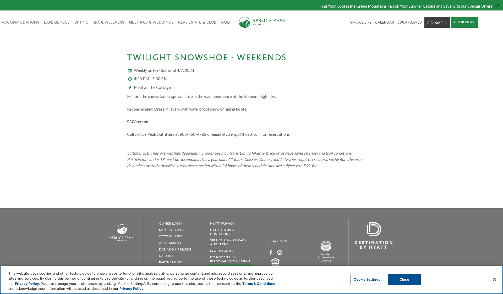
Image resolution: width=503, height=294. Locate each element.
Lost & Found (222, 251)
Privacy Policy (27, 283)
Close (404, 279)
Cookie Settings (367, 279)
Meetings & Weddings (151, 22)
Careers (166, 256)
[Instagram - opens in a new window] (279, 252)
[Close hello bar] (498, 5)
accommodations (20, 22)
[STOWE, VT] (122, 244)
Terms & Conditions (258, 283)
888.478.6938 (276, 241)
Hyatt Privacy (222, 223)
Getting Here (170, 236)
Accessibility (170, 243)
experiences (57, 22)
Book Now (464, 22)
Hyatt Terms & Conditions (222, 232)
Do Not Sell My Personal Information (230, 259)
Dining (81, 22)
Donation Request (175, 249)
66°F (438, 23)
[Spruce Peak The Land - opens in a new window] (326, 250)
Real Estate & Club (197, 22)
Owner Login (170, 223)
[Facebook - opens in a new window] (271, 252)
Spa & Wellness (108, 22)
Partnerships (170, 262)
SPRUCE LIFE (361, 22)
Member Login (171, 230)
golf (226, 22)
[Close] (494, 279)
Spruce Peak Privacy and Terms (228, 242)
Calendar (384, 22)
